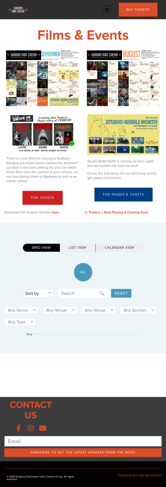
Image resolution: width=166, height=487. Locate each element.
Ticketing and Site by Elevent (140, 475)
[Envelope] (42, 428)
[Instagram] (30, 428)
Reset (121, 293)
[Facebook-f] (18, 428)
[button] (107, 9)
